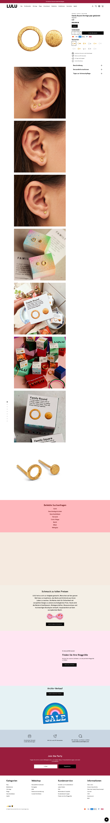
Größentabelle (76, 29)
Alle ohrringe (84, 13)
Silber (55, 525)
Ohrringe (35, 6)
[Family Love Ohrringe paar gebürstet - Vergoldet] (79, 43)
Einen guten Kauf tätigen (55, 693)
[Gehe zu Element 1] (7, 402)
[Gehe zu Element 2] (7, 404)
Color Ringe (55, 519)
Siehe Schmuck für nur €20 (55, 624)
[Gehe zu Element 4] (7, 409)
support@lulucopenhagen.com (80, 741)
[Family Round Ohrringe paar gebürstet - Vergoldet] (74, 43)
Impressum (90, 796)
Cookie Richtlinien (36, 794)
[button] (75, 22)
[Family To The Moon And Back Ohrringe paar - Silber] (89, 48)
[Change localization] (99, 6)
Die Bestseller (27, 6)
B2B (88, 798)
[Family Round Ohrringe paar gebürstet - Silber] (89, 43)
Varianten (75, 40)
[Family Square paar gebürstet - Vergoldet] (79, 48)
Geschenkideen (55, 514)
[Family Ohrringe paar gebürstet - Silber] (95, 48)
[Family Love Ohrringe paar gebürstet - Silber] (100, 43)
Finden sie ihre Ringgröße (65, 796)
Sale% (75, 6)
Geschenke (69, 6)
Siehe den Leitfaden (69, 664)
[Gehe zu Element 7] (7, 416)
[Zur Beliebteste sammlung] (30, 559)
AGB (33, 789)
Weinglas (55, 527)
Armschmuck (46, 6)
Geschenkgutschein (55, 511)
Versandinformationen (38, 784)
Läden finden (61, 787)
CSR (88, 794)
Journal (89, 791)
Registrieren (67, 766)
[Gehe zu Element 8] (7, 419)
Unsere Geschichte (92, 787)
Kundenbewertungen (64, 794)
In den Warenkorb (93, 33)
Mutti (55, 522)
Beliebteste (9, 787)
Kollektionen (62, 6)
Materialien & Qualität (64, 791)
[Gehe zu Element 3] (7, 407)
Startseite (74, 13)
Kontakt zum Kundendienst (65, 784)
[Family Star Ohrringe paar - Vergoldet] (95, 43)
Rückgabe (34, 787)
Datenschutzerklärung (38, 791)
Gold (55, 509)
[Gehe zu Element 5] (7, 411)
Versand (55, 517)
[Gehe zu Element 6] (7, 414)
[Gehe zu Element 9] (7, 421)
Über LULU (90, 784)
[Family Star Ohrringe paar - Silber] (74, 48)
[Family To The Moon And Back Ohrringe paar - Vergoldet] (84, 43)
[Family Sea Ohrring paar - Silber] (84, 48)
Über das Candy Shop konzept (95, 789)
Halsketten (54, 6)
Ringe (40, 6)
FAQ (59, 789)
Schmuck (79, 13)
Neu (21, 6)
